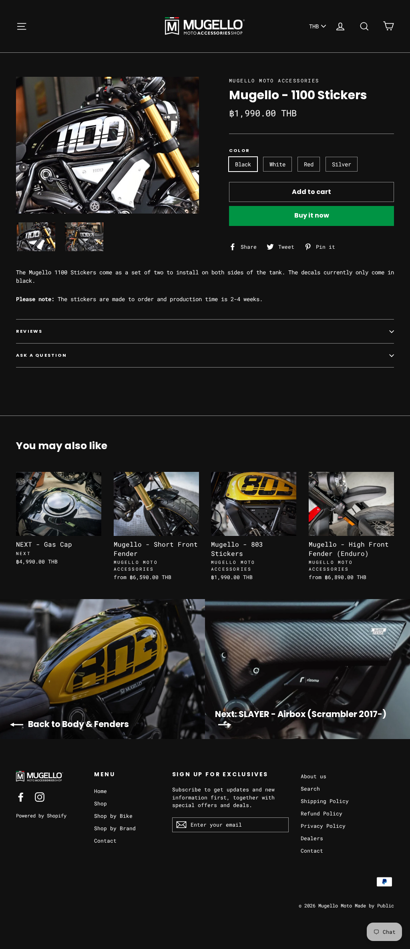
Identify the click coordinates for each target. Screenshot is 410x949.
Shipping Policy (325, 801)
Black (243, 164)
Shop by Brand (115, 828)
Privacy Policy (323, 825)
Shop (100, 803)
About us (313, 776)
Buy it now (311, 215)
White (277, 164)
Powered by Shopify (41, 815)
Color (239, 150)
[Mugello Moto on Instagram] (39, 797)
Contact (105, 840)
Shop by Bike (113, 815)
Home (100, 791)
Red (309, 164)
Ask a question (41, 355)
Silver (341, 164)
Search (310, 788)
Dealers (312, 838)
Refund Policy (321, 813)
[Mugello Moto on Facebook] (21, 797)
